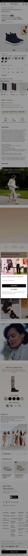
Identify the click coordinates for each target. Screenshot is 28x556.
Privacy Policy (4, 293)
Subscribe (14, 285)
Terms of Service (12, 293)
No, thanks (14, 289)
